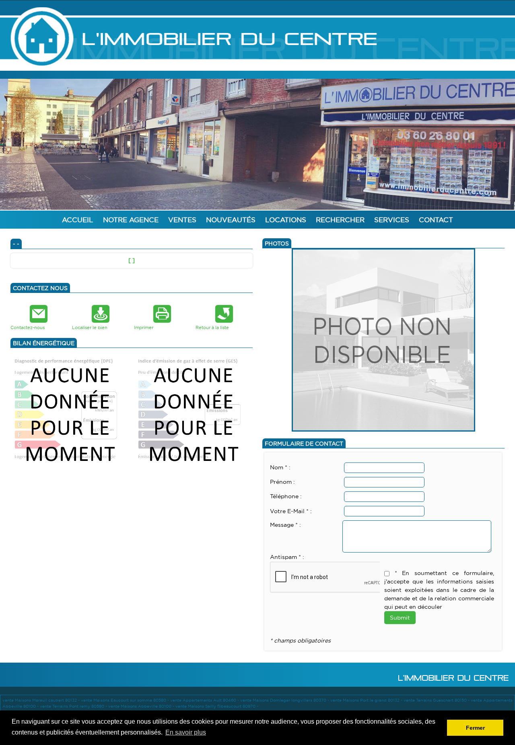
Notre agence (131, 219)
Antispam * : (287, 557)
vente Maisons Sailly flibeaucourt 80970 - (216, 706)
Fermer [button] (475, 728)
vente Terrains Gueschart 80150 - (437, 700)
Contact (436, 219)
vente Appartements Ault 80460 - (205, 700)
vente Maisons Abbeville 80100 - (141, 706)
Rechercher (340, 219)
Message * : (285, 524)
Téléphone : (286, 496)
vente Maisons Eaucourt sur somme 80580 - (125, 700)
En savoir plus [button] (185, 732)
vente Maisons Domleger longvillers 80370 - (285, 700)
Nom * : (280, 467)
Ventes (182, 219)
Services (391, 219)
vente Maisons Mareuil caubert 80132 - (41, 700)
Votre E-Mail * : (291, 511)
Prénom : (282, 481)
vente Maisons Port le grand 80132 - (367, 700)
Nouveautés (230, 219)
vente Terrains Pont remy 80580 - (74, 706)
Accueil (77, 219)
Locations (285, 219)
